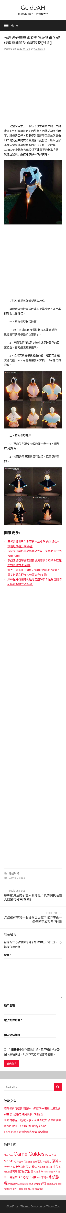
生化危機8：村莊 (27, 1177)
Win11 (9, 1161)
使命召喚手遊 (21, 1161)
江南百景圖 (48, 1171)
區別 (39, 1161)
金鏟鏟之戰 (52, 1184)
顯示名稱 (10, 1005)
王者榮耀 (12, 1177)
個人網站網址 (12, 1035)
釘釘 (60, 1184)
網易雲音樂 (13, 1184)
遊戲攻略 (14, 873)
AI (5, 1155)
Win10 (52, 1154)
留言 (7, 955)
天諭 (12, 1167)
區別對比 (47, 1161)
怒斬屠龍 (41, 1167)
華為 (31, 1184)
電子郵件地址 (13, 1020)
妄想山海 (20, 1166)
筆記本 (44, 1177)
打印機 (49, 1167)
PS (46, 1154)
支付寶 (29, 1171)
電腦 (21, 1189)
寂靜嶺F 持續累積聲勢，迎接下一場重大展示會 (32, 1108)
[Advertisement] (33, 88)
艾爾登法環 (23, 1184)
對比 (28, 1166)
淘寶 (55, 1171)
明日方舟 (38, 1171)
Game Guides (17, 877)
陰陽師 (7, 1189)
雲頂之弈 (14, 1189)
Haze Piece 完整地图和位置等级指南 (26, 1132)
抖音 (55, 1166)
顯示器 (31, 1189)
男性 (39, 1178)
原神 (55, 1161)
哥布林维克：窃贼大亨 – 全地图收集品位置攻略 (32, 1120)
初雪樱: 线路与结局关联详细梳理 (23, 1114)
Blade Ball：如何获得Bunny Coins (25, 1126)
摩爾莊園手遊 (17, 1171)
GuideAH (33, 7)
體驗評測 (39, 1189)
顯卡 (26, 1189)
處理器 (37, 1183)
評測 (44, 1183)
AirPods (9, 1155)
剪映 (35, 1162)
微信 (34, 1166)
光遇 (30, 1162)
